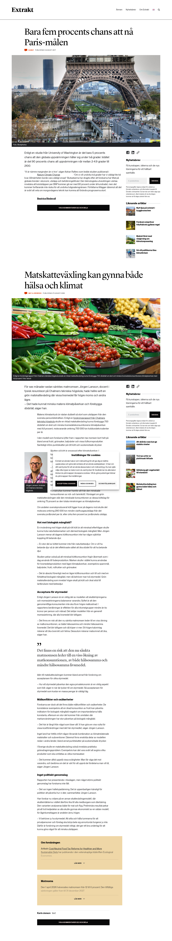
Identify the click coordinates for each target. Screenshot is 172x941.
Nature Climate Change (48, 174)
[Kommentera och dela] (25, 50)
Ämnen (119, 9)
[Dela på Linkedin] (133, 152)
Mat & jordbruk (35, 293)
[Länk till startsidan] (22, 10)
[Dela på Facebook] (128, 152)
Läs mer (78, 863)
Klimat (31, 50)
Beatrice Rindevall (46, 198)
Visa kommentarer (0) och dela (73, 208)
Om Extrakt (144, 9)
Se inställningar (107, 483)
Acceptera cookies (66, 483)
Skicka (155, 181)
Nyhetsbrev (131, 9)
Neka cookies (87, 483)
